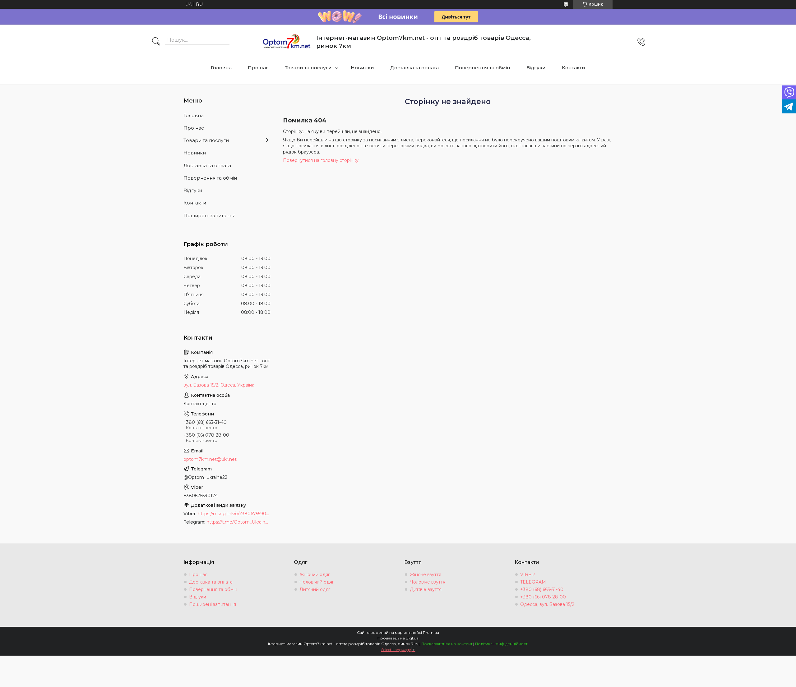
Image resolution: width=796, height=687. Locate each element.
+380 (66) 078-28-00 (543, 597)
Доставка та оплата (414, 68)
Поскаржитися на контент (446, 643)
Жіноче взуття (425, 574)
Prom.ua (431, 632)
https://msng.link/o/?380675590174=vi (234, 513)
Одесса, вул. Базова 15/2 (547, 604)
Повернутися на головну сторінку (321, 160)
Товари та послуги (308, 68)
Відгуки (536, 68)
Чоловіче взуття (427, 582)
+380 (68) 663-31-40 (541, 589)
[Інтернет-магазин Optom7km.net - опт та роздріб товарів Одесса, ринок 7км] (287, 42)
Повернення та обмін (482, 68)
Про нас (258, 68)
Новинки (362, 68)
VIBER (527, 574)
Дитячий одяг (314, 589)
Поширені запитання (209, 215)
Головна (221, 68)
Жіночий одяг (314, 574)
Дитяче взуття (426, 589)
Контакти (573, 68)
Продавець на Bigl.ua (398, 638)
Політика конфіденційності (501, 643)
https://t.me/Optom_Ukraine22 (238, 522)
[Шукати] (156, 42)
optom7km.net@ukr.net (210, 459)
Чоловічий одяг (316, 582)
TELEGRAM (533, 582)
